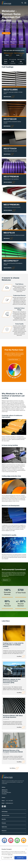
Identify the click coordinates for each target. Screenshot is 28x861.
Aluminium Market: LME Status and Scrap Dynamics (13, 716)
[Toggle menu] (25, 2)
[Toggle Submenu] (25, 811)
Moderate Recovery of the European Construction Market (13, 751)
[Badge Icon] (4, 840)
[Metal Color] (6, 2)
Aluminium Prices (5, 815)
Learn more (10, 854)
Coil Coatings (4, 811)
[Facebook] (5, 806)
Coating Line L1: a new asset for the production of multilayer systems (13, 644)
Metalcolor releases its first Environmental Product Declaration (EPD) (11, 681)
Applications (4, 826)
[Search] (22, 3)
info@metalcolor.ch (9, 803)
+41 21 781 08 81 (9, 800)
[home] (7, 776)
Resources (4, 830)
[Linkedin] (2, 806)
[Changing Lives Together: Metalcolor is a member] (14, 633)
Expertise (4, 819)
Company (4, 823)
